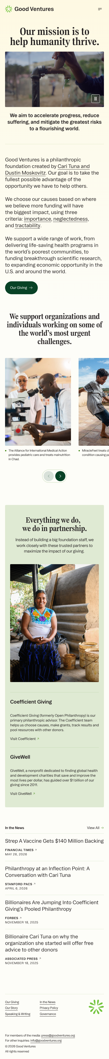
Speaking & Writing (17, 1014)
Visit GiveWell (21, 794)
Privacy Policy (49, 1008)
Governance (48, 1014)
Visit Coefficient (23, 739)
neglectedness (70, 219)
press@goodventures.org (58, 1035)
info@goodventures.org (46, 1040)
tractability (27, 225)
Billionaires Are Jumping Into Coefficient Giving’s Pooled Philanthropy (51, 905)
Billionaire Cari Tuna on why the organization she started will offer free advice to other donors (49, 943)
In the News (48, 1002)
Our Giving (18, 288)
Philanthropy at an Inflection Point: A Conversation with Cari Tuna (47, 871)
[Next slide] (60, 476)
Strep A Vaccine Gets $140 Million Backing (54, 841)
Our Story (11, 1008)
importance (37, 219)
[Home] (29, 9)
